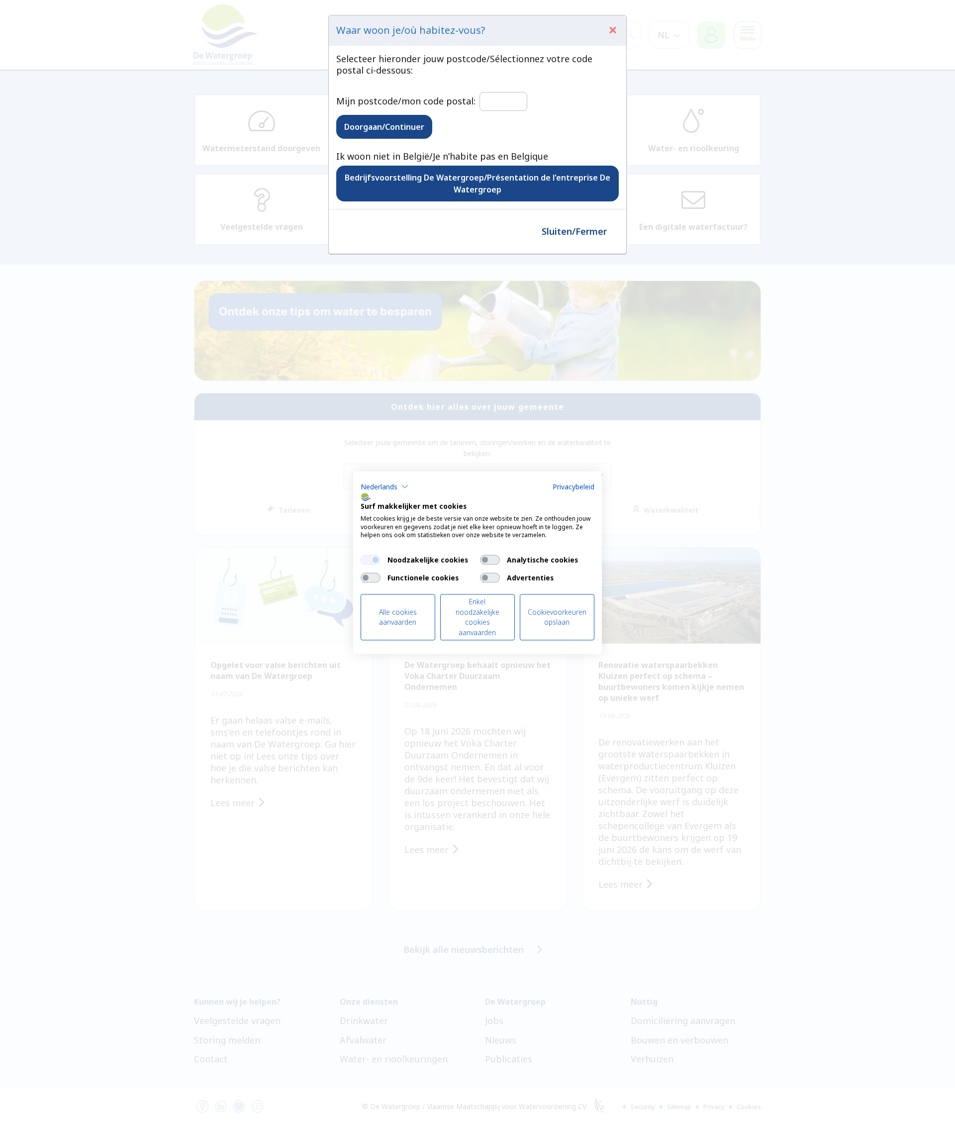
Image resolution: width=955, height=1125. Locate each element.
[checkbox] (371, 560)
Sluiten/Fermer (574, 231)
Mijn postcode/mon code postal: (406, 101)
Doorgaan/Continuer (384, 126)
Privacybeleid (573, 486)
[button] (384, 487)
